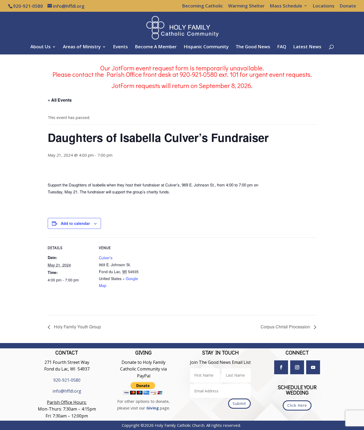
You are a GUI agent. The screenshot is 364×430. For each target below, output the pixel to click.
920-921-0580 (66, 380)
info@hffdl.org (66, 391)
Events (120, 47)
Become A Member (156, 47)
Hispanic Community (206, 47)
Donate (347, 6)
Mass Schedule (286, 6)
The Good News (253, 47)
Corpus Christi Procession (286, 327)
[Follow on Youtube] (313, 367)
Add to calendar (75, 223)
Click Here (297, 405)
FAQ (281, 47)
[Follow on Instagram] (297, 367)
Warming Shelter (246, 6)
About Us (40, 47)
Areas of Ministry (82, 47)
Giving (152, 408)
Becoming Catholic (202, 6)
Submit (239, 403)
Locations (323, 6)
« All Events (60, 100)
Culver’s (105, 257)
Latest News (307, 47)
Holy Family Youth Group (77, 327)
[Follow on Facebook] (281, 367)
